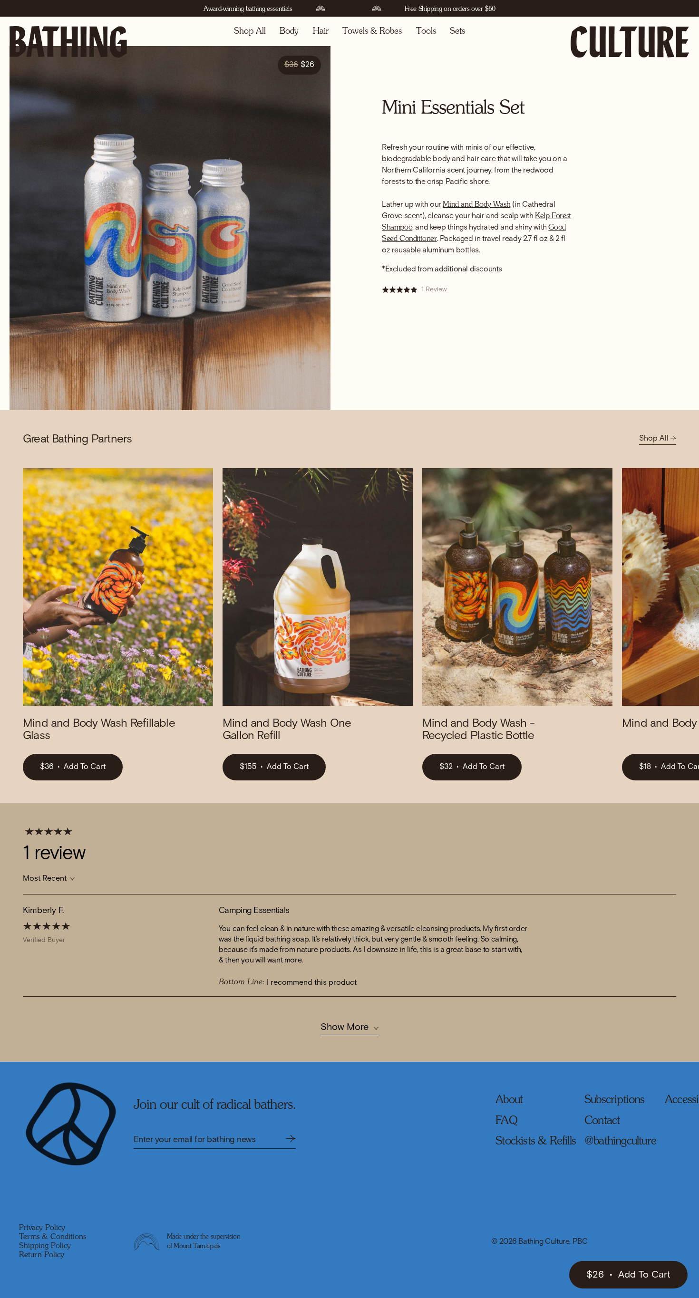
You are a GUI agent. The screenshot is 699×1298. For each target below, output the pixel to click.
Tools (426, 31)
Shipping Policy (45, 1246)
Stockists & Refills (535, 1141)
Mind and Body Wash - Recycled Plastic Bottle (478, 729)
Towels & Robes (372, 31)
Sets (457, 31)
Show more (344, 1027)
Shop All (250, 31)
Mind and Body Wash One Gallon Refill (287, 729)
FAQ (506, 1121)
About (509, 1100)
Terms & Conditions (52, 1237)
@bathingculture (620, 1141)
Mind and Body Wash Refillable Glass (99, 729)
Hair (321, 31)
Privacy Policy (42, 1228)
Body (289, 31)
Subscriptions (614, 1100)
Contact (602, 1121)
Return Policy (41, 1255)
